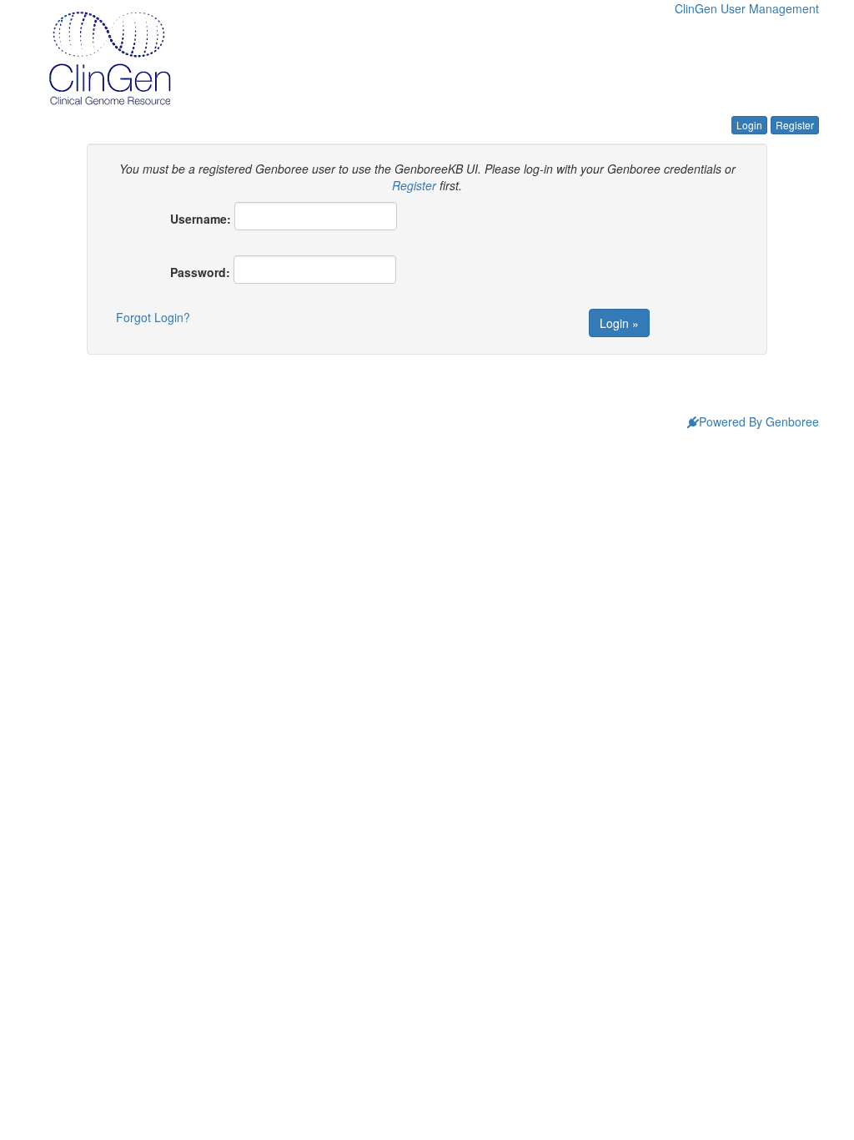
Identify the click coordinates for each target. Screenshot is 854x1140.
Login (749, 125)
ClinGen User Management (747, 8)
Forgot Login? (153, 317)
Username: (200, 218)
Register (795, 125)
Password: (200, 272)
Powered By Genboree (759, 421)
